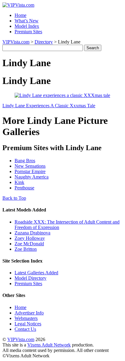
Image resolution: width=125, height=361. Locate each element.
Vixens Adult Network (49, 344)
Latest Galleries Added (36, 272)
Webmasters (26, 318)
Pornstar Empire (30, 171)
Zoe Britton (26, 249)
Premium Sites (28, 31)
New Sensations (30, 166)
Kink (19, 182)
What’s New (27, 20)
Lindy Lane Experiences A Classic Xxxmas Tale (48, 105)
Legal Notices (28, 323)
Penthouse (24, 187)
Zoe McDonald (29, 243)
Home (20, 15)
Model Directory (30, 278)
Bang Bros (25, 160)
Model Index (27, 26)
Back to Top (14, 198)
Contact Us (25, 329)
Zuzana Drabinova (32, 232)
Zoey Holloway (30, 238)
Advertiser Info (29, 312)
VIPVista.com (15, 41)
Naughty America (32, 176)
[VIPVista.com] (18, 5)
